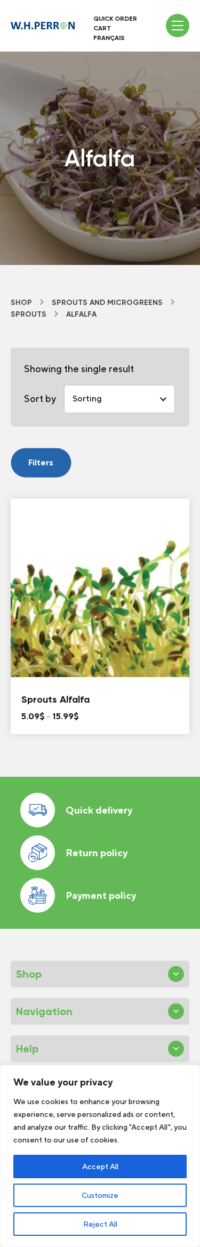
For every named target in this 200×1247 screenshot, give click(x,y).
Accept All (100, 1166)
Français (109, 38)
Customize (100, 1195)
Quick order (115, 18)
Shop (21, 303)
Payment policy (101, 895)
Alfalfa (81, 314)
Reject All (100, 1224)
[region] (100, 1156)
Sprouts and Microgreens (107, 303)
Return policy (96, 852)
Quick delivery (99, 810)
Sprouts (28, 314)
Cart (102, 28)
